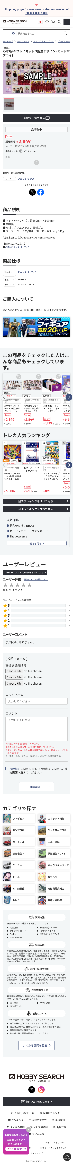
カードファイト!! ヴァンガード (29, 531)
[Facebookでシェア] (40, 192)
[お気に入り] (47, 21)
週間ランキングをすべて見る (35, 501)
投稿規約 (15, 769)
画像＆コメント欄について (36, 579)
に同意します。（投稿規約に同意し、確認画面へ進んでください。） (39, 770)
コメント (11, 713)
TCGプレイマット (27, 271)
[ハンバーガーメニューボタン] (66, 22)
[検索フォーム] (59, 21)
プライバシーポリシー (53, 1142)
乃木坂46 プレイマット (17, 246)
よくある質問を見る (35, 1045)
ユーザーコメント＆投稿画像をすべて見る (24, 572)
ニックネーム (14, 694)
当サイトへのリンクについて (53, 1148)
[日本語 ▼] (40, 21)
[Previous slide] (4, 397)
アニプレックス (26, 178)
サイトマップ (36, 1153)
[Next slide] (69, 397)
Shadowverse (18, 536)
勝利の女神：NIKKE (22, 525)
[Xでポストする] (32, 192)
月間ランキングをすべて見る (35, 509)
